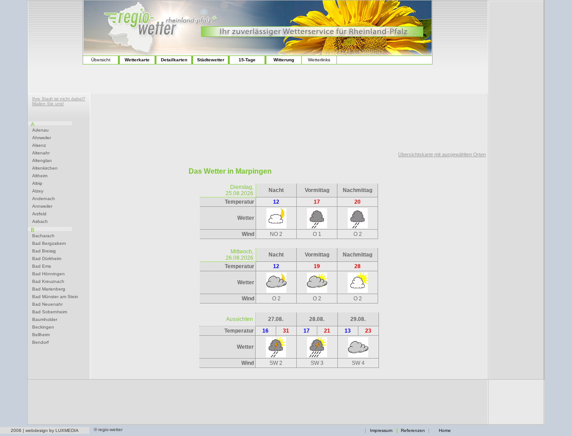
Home (445, 430)
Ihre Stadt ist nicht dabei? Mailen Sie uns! (58, 101)
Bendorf (40, 342)
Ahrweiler (41, 138)
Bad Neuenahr (47, 304)
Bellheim (41, 335)
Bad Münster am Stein (55, 297)
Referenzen (413, 430)
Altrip (37, 183)
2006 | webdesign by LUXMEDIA (45, 430)
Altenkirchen (45, 168)
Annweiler (42, 206)
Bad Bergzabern (49, 243)
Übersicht (100, 59)
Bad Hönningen (48, 274)
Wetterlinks (319, 59)
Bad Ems (41, 266)
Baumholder (44, 319)
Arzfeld (39, 214)
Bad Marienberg (48, 289)
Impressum (381, 430)
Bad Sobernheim (49, 312)
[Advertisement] (289, 120)
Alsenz (39, 145)
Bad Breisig (44, 251)
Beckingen (43, 327)
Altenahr (41, 153)
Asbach (40, 221)
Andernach (43, 199)
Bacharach (43, 236)
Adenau (40, 130)
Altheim (39, 176)
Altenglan (42, 160)
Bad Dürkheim (46, 258)
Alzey (37, 191)
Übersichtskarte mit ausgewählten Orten (442, 154)
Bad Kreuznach (48, 281)
